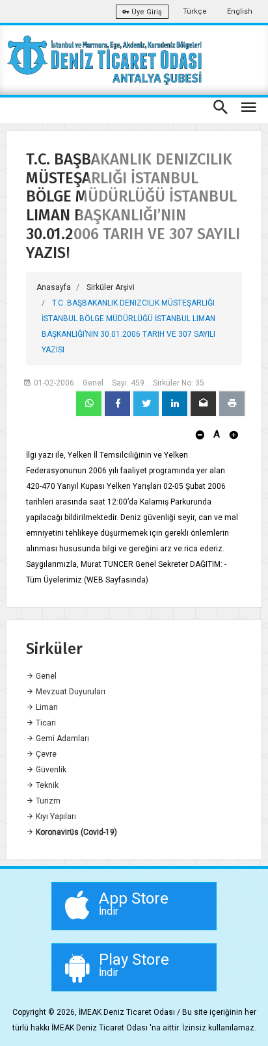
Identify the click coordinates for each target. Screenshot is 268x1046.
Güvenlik (50, 769)
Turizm (47, 800)
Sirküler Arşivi (111, 287)
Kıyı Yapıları (55, 816)
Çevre (45, 754)
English (239, 11)
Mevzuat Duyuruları (69, 691)
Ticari (45, 722)
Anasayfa (53, 287)
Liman (46, 707)
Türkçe (195, 11)
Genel (45, 676)
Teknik (46, 785)
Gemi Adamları (61, 738)
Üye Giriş (145, 12)
